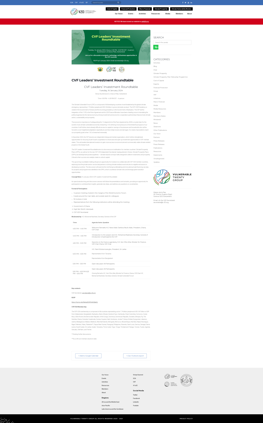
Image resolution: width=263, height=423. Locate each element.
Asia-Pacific (106, 405)
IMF (154, 95)
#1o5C (81, 2)
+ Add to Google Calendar (88, 356)
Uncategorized (158, 159)
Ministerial (157, 119)
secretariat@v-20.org (89, 293)
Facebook (136, 398)
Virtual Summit (138, 375)
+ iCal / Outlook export (135, 356)
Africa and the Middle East (110, 402)
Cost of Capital (112, 9)
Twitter (135, 395)
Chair (155, 70)
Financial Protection (128, 9)
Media (155, 105)
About (104, 392)
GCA (71, 2)
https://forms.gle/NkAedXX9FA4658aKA (85, 302)
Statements (157, 155)
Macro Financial (144, 9)
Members (156, 112)
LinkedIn (136, 402)
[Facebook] (183, 2)
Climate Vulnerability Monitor (181, 9)
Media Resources (159, 109)
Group (155, 91)
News (155, 123)
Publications (157, 148)
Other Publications (160, 130)
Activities (156, 63)
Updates (156, 162)
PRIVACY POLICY (186, 418)
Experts (156, 84)
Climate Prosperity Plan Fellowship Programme (170, 77)
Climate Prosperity (161, 9)
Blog (155, 66)
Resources (157, 151)
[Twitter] (185, 2)
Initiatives (156, 98)
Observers (157, 127)
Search (118, 2)
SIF (87, 2)
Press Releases (158, 141)
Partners (156, 137)
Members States (159, 116)
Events (104, 378)
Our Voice (156, 134)
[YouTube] (188, 2)
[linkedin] (191, 2)
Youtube (135, 405)
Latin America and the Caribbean (112, 409)
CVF (76, 2)
